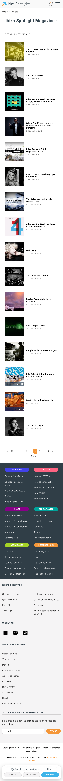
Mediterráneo (40, 515)
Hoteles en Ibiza (9, 653)
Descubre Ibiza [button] (46, 545)
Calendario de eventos (44, 568)
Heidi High (31, 250)
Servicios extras (12, 537)
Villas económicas (13, 515)
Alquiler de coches (42, 562)
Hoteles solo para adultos (46, 487)
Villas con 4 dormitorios (16, 526)
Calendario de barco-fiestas (14, 483)
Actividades (7, 692)
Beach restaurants (42, 537)
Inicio (5, 11)
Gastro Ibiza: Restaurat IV (39, 400)
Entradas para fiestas (15, 490)
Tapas (37, 532)
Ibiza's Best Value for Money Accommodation (41, 375)
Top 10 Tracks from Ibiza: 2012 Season (42, 50)
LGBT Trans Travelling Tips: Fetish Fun (41, 175)
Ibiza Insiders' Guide (14, 501)
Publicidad (7, 605)
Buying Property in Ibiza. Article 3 (39, 300)
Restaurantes (8, 687)
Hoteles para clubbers (44, 482)
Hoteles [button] (46, 470)
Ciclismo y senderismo (15, 574)
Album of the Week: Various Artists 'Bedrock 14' (40, 225)
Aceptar (50, 775)
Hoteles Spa (39, 493)
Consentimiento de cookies (46, 599)
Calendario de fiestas (14, 476)
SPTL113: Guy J (34, 425)
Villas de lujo (10, 532)
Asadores (38, 526)
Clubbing (6, 681)
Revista (14, 11)
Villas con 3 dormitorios (16, 521)
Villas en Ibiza (8, 659)
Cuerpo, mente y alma (15, 568)
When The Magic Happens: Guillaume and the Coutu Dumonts (40, 125)
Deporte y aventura (14, 562)
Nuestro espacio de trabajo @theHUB (47, 612)
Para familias (11, 551)
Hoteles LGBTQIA (42, 476)
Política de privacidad (44, 594)
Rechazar (31, 775)
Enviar (53, 731)
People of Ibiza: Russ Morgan (41, 350)
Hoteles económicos (43, 498)
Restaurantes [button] (46, 509)
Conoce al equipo (10, 594)
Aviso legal (7, 610)
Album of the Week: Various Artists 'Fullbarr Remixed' (40, 100)
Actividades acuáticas (15, 557)
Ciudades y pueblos (43, 551)
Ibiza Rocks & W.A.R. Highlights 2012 (36, 150)
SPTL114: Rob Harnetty (38, 275)
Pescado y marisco (43, 521)
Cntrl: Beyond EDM (36, 325)
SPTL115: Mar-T (34, 75)
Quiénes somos (9, 599)
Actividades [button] (17, 545)
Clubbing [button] (17, 470)
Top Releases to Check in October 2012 (39, 200)
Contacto (38, 605)
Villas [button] (17, 509)
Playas (37, 557)
